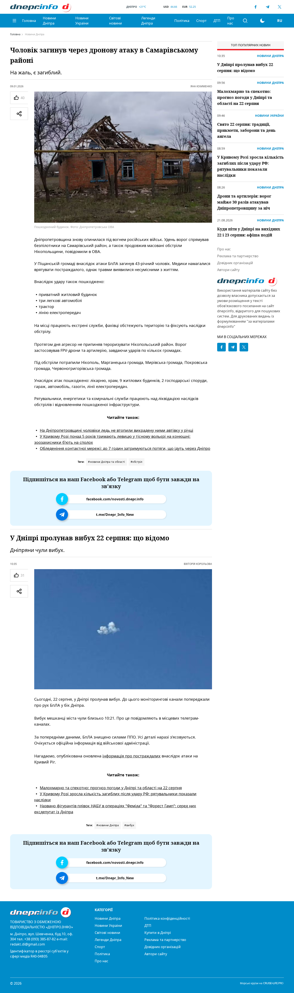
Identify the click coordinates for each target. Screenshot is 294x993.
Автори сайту (228, 269)
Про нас (230, 21)
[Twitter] (279, 7)
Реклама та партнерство (237, 256)
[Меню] (14, 20)
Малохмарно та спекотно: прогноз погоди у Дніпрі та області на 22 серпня (111, 787)
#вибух (129, 825)
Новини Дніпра (49, 21)
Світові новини (115, 21)
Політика (181, 20)
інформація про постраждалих (131, 756)
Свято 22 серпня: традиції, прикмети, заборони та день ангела (246, 130)
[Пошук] (245, 20)
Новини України (81, 21)
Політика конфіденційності (167, 918)
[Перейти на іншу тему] (262, 20)
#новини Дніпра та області (106, 462)
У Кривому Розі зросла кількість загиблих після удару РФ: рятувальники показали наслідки (250, 166)
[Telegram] (267, 7)
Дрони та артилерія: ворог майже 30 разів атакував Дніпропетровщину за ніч (244, 202)
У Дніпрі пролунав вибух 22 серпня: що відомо (245, 67)
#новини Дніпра (107, 825)
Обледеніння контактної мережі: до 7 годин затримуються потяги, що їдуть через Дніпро (125, 448)
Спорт (201, 20)
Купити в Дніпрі (157, 932)
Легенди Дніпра (148, 21)
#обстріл (136, 462)
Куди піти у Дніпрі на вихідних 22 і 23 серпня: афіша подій (248, 232)
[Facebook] (255, 7)
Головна (29, 20)
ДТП (217, 20)
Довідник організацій (235, 263)
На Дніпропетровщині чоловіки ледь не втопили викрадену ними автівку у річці (116, 430)
